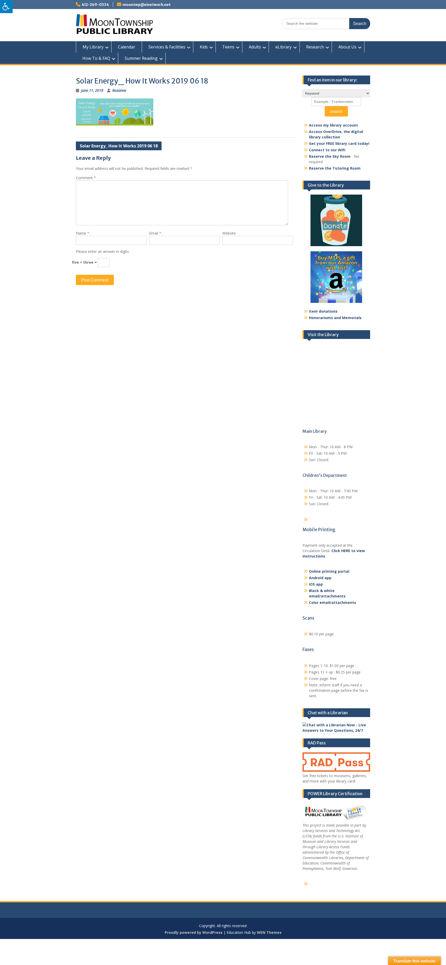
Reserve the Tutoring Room (335, 168)
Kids (204, 47)
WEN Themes (269, 932)
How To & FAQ (96, 58)
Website (229, 233)
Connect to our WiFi (327, 149)
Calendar (126, 47)
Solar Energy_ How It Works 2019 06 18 (119, 146)
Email (155, 233)
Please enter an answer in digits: (103, 251)
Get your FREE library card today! (339, 143)
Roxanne (119, 90)
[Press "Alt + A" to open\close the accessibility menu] (6, 6)
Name (82, 233)
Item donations (323, 311)
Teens (228, 47)
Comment (86, 177)
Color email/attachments (332, 602)
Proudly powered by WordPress (193, 932)
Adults (255, 47)
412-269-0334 (95, 4)
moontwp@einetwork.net (147, 4)
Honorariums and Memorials (335, 317)
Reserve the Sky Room (330, 156)
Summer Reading (141, 58)
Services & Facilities (166, 47)
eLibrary (283, 47)
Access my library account (333, 125)
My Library (93, 47)
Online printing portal (329, 571)
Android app (320, 577)
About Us (347, 47)
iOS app (316, 584)
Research (315, 47)
